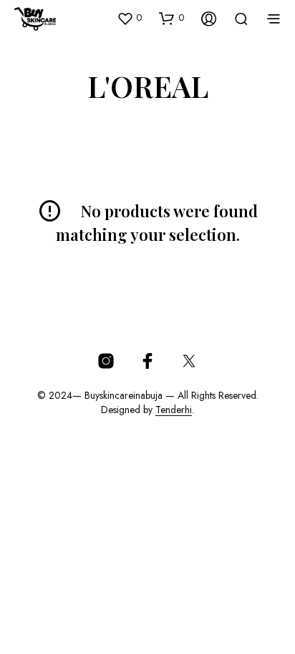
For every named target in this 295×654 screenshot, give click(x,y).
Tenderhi (173, 410)
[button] (129, 18)
